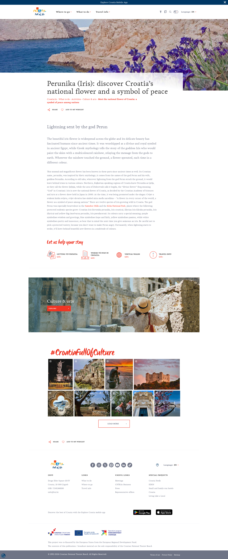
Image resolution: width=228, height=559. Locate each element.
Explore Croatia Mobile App (114, 2)
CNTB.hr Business (123, 484)
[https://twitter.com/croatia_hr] (105, 465)
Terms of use (155, 555)
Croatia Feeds (155, 481)
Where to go (87, 484)
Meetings (119, 481)
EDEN (151, 484)
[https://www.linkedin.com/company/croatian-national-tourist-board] (123, 465)
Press (117, 488)
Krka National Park (116, 206)
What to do (87, 481)
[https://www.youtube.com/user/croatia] (117, 465)
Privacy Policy (167, 555)
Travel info (86, 488)
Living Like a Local (157, 496)
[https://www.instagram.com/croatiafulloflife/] (99, 465)
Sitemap (177, 555)
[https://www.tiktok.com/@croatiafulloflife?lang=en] (129, 465)
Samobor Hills (92, 206)
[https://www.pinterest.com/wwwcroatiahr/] (111, 465)
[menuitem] (142, 512)
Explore (52, 308)
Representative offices (124, 492)
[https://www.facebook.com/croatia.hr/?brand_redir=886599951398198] (92, 465)
